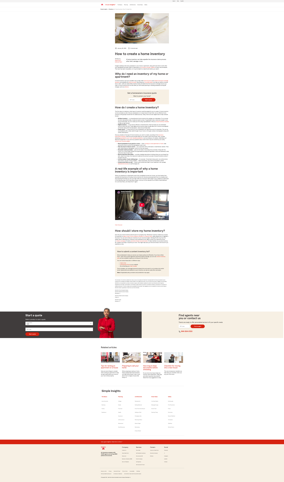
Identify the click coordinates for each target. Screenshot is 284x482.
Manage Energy (154, 405)
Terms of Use (124, 471)
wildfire (153, 67)
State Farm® (118, 61)
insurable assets (149, 82)
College (119, 401)
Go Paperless (138, 461)
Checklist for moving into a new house (172, 367)
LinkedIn (165, 458)
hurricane (143, 67)
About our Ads (103, 471)
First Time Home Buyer (140, 408)
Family (103, 408)
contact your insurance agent (122, 141)
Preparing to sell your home (130, 367)
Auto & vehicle (105, 401)
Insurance (120, 416)
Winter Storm (171, 427)
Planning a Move (138, 419)
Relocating (137, 427)
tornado (148, 67)
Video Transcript (118, 225)
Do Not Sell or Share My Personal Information (132, 473)
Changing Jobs (138, 416)
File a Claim (138, 450)
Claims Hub (123, 263)
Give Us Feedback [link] (125, 461)
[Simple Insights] (110, 5)
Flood (169, 408)
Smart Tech (153, 408)
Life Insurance (121, 419)
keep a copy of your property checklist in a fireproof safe (137, 236)
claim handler (133, 266)
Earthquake (170, 401)
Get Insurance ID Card (140, 464)
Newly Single (138, 423)
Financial (120, 408)
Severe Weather (171, 416)
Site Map (138, 471)
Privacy (110, 471)
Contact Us (124, 450)
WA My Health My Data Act (106, 473)
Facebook (166, 450)
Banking (103, 405)
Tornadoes (170, 419)
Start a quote (148, 99)
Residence (104, 412)
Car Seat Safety (154, 401)
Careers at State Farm (154, 450)
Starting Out (137, 401)
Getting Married (138, 405)
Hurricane (170, 412)
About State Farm (125, 453)
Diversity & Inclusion (154, 453)
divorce (127, 87)
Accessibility (132, 471)
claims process (132, 82)
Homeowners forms (125, 264)
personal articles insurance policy (139, 241)
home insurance (148, 80)
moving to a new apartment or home (154, 143)
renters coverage (120, 241)
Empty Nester (138, 430)
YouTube (165, 461)
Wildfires (170, 423)
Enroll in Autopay (139, 458)
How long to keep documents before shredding (150, 368)
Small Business (121, 427)
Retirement (120, 423)
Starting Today (154, 412)
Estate (119, 405)
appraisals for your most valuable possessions (131, 138)
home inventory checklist (162, 121)
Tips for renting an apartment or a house (109, 367)
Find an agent (197, 326)
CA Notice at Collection (118, 473)
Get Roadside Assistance (141, 453)
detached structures (123, 163)
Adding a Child (138, 412)
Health (119, 412)
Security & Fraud (117, 471)
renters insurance (158, 80)
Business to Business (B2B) (127, 458)
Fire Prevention (171, 405)
